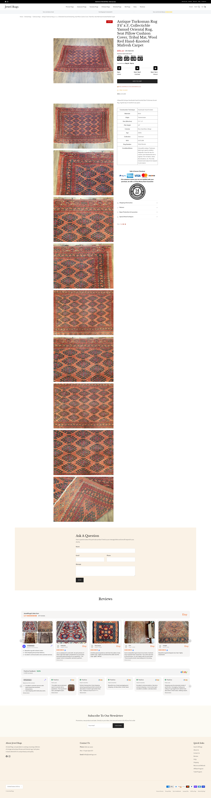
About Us (195, 1)
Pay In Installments (177, 791)
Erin (130, 645)
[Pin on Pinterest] (125, 224)
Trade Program (198, 772)
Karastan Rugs (94, 7)
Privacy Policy (168, 791)
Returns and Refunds (199, 765)
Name (78, 546)
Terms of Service (159, 791)
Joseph (165, 645)
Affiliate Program (198, 768)
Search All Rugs (198, 747)
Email (77, 555)
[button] (59, 660)
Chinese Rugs (106, 7)
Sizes (135, 7)
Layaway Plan (185, 791)
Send (79, 580)
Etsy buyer (98, 645)
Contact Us (203, 1)
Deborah (63, 645)
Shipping (196, 762)
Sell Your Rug (193, 791)
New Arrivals (184, 1)
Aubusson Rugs (81, 7)
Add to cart (137, 81)
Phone (109, 555)
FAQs (199, 1)
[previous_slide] (21, 640)
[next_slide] (190, 640)
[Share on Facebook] (123, 224)
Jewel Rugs (11, 791)
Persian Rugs (70, 7)
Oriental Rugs (117, 7)
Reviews (190, 1)
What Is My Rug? (201, 791)
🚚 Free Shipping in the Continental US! (129, 86)
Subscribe (118, 725)
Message (78, 564)
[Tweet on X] (121, 224)
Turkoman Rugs (37, 16)
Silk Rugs (127, 7)
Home (21, 16)
